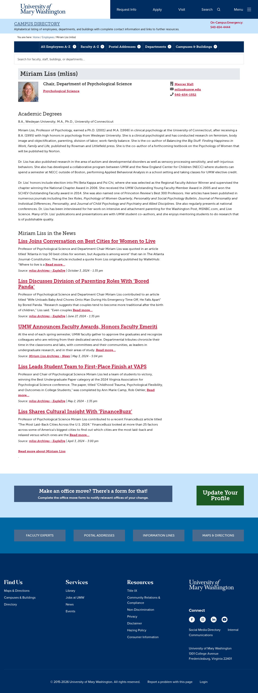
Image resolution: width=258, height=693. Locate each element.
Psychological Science (61, 91)
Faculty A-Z (90, 47)
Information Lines (159, 535)
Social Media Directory (205, 629)
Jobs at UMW (75, 597)
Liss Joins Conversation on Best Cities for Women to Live (86, 241)
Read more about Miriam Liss (42, 451)
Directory (10, 604)
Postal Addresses (122, 47)
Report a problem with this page (170, 681)
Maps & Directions (218, 535)
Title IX (132, 590)
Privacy (132, 616)
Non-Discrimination (140, 609)
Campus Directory (37, 23)
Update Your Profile (220, 495)
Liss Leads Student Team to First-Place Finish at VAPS (82, 366)
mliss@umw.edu (188, 89)
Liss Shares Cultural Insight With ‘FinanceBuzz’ (75, 411)
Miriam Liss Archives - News (49, 356)
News (70, 604)
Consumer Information (143, 637)
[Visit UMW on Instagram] (203, 621)
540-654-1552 (185, 95)
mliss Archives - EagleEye (47, 270)
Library (70, 590)
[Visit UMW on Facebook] (192, 621)
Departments (155, 47)
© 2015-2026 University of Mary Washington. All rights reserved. (95, 681)
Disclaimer (134, 623)
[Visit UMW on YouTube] (225, 621)
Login (204, 681)
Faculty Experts (40, 535)
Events (70, 611)
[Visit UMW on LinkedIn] (214, 621)
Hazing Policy (136, 630)
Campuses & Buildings (194, 47)
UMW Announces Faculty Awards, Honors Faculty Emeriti (87, 327)
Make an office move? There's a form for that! (93, 491)
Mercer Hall (184, 84)
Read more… (55, 264)
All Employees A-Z (55, 47)
